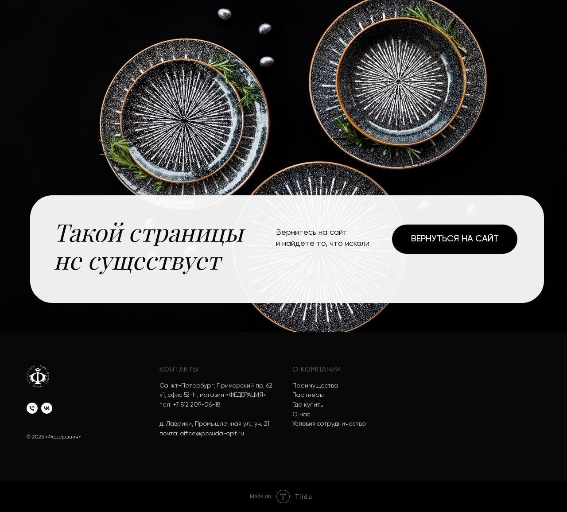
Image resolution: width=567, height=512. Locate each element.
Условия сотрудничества (329, 424)
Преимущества (315, 386)
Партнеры (308, 395)
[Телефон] (32, 408)
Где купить (307, 405)
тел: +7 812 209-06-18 (189, 405)
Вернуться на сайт (455, 239)
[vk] (46, 408)
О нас (301, 414)
